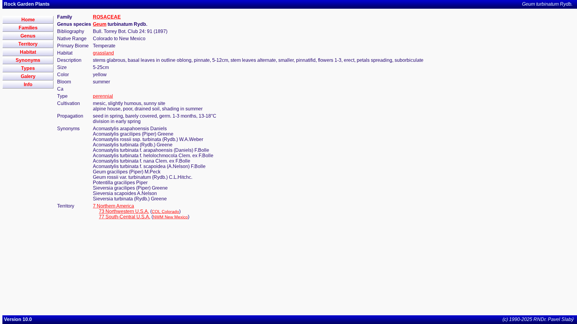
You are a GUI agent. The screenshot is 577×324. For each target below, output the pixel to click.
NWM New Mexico (170, 216)
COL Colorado (165, 211)
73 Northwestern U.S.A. (124, 211)
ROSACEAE (107, 17)
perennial (103, 96)
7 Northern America (113, 205)
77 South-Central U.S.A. (124, 216)
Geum (99, 24)
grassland (103, 53)
